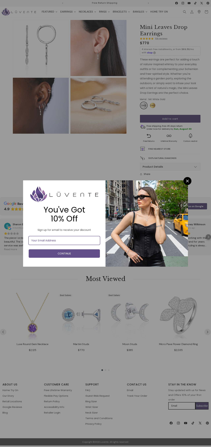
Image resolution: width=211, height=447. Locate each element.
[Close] (187, 181)
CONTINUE (64, 253)
